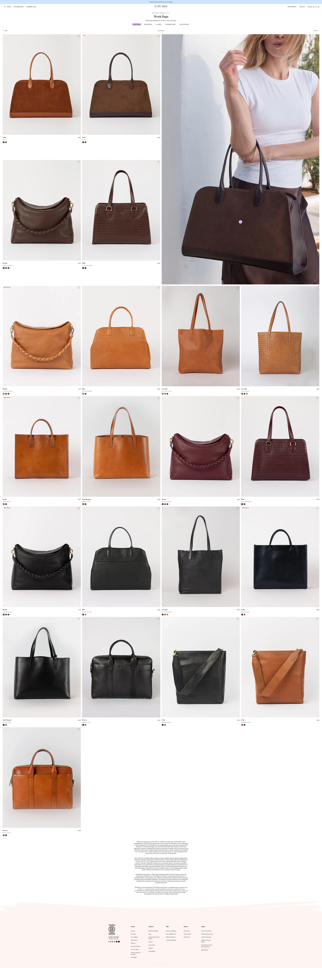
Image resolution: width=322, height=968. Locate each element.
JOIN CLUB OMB (161, 504)
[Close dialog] (177, 456)
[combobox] (160, 498)
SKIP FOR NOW (161, 509)
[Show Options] (175, 498)
